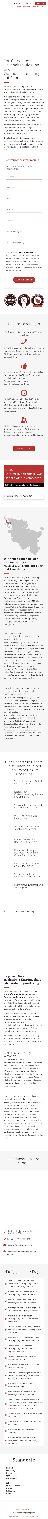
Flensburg (10, 1470)
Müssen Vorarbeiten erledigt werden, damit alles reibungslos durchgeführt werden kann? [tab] (24, 1330)
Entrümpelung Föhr (24, 1509)
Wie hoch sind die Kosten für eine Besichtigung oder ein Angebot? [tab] (23, 1393)
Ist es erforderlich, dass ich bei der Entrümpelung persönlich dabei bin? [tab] (24, 1339)
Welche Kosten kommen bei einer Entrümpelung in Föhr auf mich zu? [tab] (23, 1293)
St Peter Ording (13, 1486)
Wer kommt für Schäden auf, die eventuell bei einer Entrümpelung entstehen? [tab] (23, 1440)
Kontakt (40, 3)
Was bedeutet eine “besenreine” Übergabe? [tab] (22, 1431)
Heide (8, 1493)
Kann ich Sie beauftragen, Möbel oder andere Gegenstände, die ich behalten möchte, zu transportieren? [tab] (25, 1375)
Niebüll (9, 1468)
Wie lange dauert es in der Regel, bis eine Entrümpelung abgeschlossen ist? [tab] (25, 1309)
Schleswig (10, 1491)
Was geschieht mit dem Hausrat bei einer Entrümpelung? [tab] (23, 1366)
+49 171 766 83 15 (25, 3)
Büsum (9, 1473)
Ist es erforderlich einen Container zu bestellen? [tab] (24, 1423)
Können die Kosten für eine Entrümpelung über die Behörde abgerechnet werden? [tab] (22, 1348)
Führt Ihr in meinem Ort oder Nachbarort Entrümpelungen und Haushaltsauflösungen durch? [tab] (23, 1284)
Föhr (8, 1483)
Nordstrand (11, 1478)
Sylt (8, 1476)
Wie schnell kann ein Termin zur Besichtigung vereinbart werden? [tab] (22, 1301)
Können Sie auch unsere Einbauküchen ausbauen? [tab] (25, 1415)
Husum (9, 1488)
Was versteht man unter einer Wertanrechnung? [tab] (21, 1385)
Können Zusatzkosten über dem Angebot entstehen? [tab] (22, 1358)
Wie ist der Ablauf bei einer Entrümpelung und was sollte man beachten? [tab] (23, 1319)
